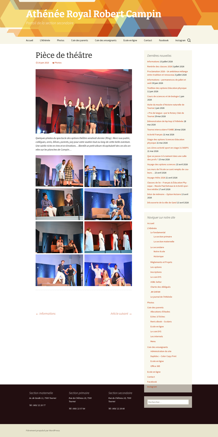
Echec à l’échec (157, 316)
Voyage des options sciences (161, 164)
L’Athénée (45, 40)
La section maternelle (164, 241)
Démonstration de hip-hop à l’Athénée (165, 121)
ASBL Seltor (156, 281)
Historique (159, 256)
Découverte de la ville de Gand (162, 202)
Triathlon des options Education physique (167, 88)
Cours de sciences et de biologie (163, 96)
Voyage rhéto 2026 (156, 177)
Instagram (180, 40)
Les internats (156, 336)
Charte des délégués (160, 286)
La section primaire (163, 236)
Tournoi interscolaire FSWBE (160, 129)
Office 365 (155, 366)
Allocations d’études (160, 311)
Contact (148, 40)
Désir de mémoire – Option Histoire (164, 194)
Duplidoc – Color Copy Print (163, 356)
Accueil (29, 40)
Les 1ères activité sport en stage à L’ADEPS (168, 147)
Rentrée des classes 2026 (159, 66)
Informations (46, 313)
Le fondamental (157, 232)
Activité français (155, 134)
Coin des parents (79, 40)
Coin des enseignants (106, 40)
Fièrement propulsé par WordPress (43, 430)
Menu (153, 341)
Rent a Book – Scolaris (161, 321)
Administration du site (160, 351)
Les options (156, 267)
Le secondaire (157, 247)
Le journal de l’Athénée (161, 296)
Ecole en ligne (130, 40)
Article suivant (121, 313)
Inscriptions (156, 272)
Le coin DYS (155, 277)
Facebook (164, 40)
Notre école (159, 251)
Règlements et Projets (161, 262)
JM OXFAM (155, 291)
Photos (60, 40)
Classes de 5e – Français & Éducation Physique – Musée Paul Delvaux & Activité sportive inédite (167, 186)
